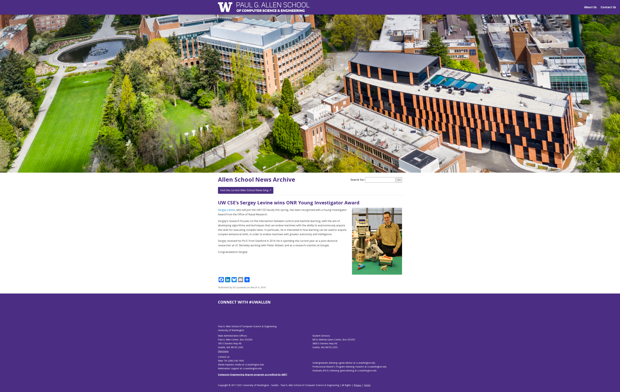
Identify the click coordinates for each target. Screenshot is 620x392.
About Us (590, 7)
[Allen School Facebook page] (219, 317)
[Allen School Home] (264, 9)
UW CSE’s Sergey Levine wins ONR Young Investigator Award (288, 202)
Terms (367, 385)
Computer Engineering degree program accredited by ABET (252, 374)
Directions (223, 351)
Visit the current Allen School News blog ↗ (245, 190)
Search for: (358, 179)
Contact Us (608, 7)
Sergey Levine (226, 210)
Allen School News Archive (256, 179)
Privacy (357, 385)
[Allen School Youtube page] (220, 317)
